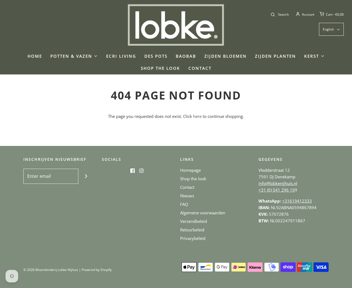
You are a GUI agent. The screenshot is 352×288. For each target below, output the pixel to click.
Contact (199, 68)
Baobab (186, 56)
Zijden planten (275, 56)
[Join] (86, 176)
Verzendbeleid (193, 221)
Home (35, 56)
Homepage (190, 170)
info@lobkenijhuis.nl (277, 183)
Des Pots (155, 56)
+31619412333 (297, 201)
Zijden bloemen (225, 56)
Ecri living (121, 56)
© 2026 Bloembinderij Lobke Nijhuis (50, 269)
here (197, 116)
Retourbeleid (192, 229)
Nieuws (187, 195)
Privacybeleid (192, 238)
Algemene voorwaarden (202, 212)
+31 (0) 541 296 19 (276, 190)
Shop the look (160, 68)
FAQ (184, 204)
